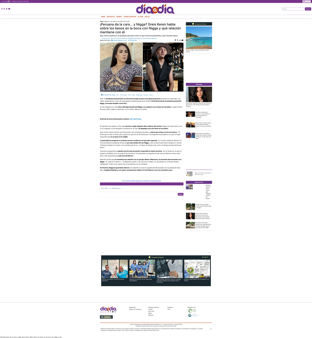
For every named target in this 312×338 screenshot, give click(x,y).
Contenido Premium (200, 24)
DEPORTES (111, 17)
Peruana (145, 95)
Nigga (113, 95)
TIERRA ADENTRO (130, 17)
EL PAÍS (140, 17)
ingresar (307, 1)
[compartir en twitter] (177, 40)
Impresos (170, 307)
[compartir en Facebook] (175, 40)
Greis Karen (123, 95)
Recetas (150, 315)
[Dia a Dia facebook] (2, 9)
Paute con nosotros (135, 309)
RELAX (147, 17)
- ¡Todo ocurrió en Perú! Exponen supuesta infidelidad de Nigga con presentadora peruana (129, 38)
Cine (168, 309)
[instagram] (115, 312)
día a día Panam (135, 119)
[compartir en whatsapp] (180, 40)
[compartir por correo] (182, 40)
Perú (129, 95)
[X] (110, 312)
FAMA (103, 17)
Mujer (150, 313)
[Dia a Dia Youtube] (9, 9)
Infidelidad (139, 95)
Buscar (308, 9)
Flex (117, 95)
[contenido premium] (106, 317)
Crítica (150, 309)
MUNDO (119, 17)
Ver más (204, 257)
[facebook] (108, 312)
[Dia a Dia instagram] (7, 9)
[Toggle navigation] (8, 1)
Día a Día (151, 311)
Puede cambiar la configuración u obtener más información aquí (142, 330)
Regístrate (132, 307)
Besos (151, 95)
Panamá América (153, 307)
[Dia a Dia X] (4, 9)
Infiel (133, 95)
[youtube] (113, 312)
